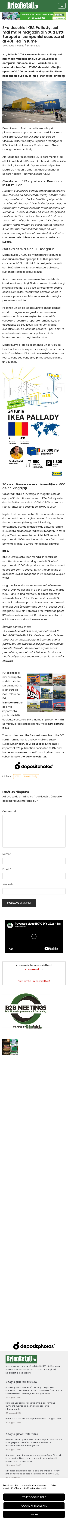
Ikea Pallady (30, 776)
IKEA (17, 776)
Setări (34, 1514)
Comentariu (9, 811)
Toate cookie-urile (34, 1497)
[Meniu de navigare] (62, 6)
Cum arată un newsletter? (34, 981)
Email (6, 869)
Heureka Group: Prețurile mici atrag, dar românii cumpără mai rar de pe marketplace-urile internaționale (30, 1406)
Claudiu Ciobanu (15, 45)
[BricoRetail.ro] (22, 5)
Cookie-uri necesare (34, 1505)
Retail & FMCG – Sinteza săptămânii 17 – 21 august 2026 (33, 1418)
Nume (7, 854)
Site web (7, 884)
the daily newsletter (33, 756)
